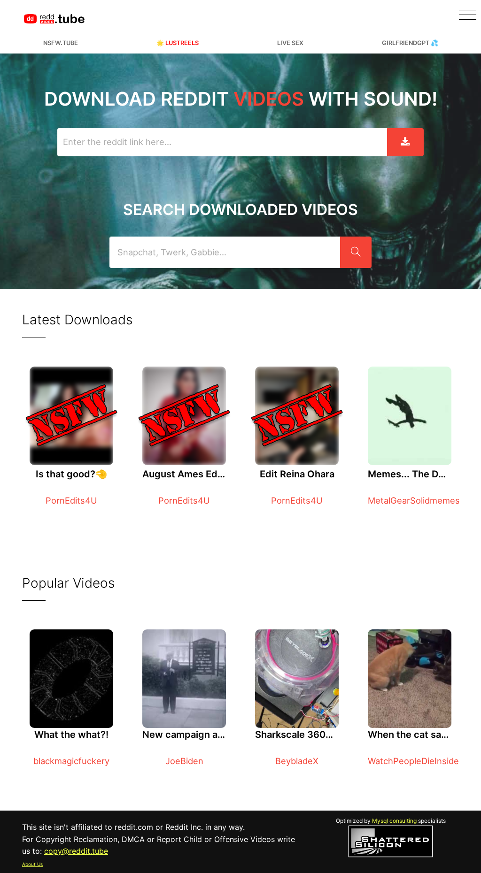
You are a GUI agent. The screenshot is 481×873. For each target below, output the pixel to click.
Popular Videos (68, 583)
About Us (32, 864)
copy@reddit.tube (76, 851)
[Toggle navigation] (467, 15)
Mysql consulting (394, 820)
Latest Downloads (77, 320)
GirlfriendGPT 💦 (410, 42)
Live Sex (290, 42)
